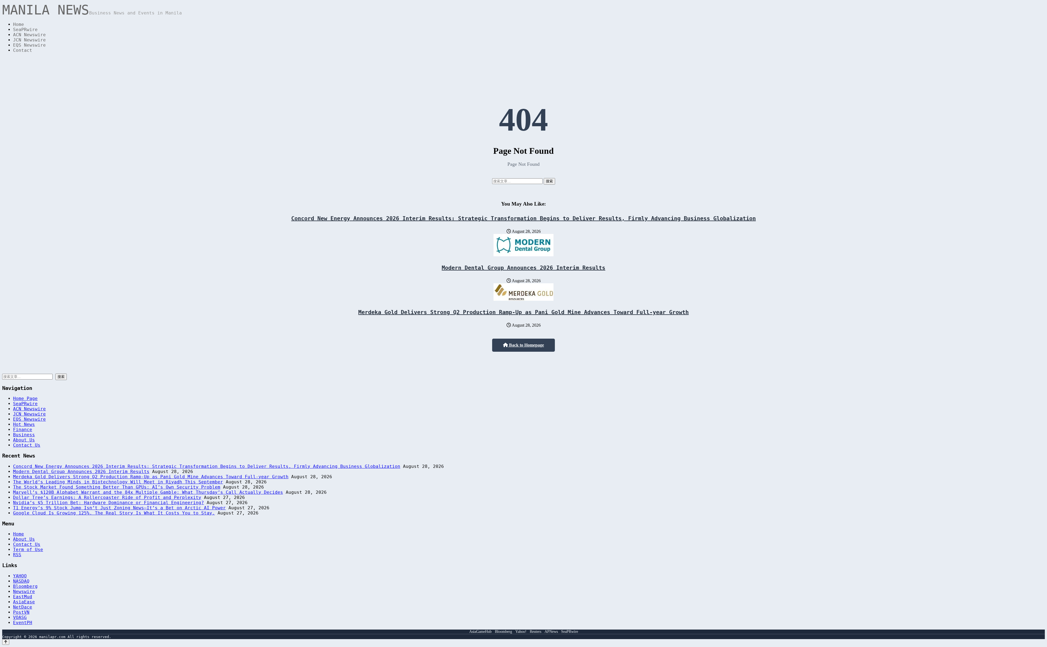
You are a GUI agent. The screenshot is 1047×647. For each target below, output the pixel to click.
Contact (22, 50)
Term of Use (28, 549)
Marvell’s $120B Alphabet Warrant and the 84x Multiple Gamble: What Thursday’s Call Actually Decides (148, 492)
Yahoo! (520, 632)
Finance (22, 429)
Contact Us (26, 445)
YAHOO (20, 576)
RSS (17, 554)
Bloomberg (25, 586)
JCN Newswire (29, 40)
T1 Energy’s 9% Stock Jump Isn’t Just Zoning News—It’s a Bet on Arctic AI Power (119, 507)
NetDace (22, 607)
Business (24, 434)
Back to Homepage (526, 345)
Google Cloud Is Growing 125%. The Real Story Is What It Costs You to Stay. (114, 513)
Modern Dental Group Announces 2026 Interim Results (523, 267)
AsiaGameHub (480, 632)
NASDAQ (21, 581)
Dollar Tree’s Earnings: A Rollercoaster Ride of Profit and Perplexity (107, 497)
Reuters (535, 632)
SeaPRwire (25, 29)
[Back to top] (5, 642)
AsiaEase (24, 601)
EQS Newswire (29, 45)
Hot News (24, 424)
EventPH (22, 622)
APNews (551, 632)
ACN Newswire (29, 34)
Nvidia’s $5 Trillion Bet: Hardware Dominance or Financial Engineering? (108, 502)
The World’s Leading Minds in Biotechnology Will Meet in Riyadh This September (118, 482)
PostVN (21, 612)
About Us (24, 440)
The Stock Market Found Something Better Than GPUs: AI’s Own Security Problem (116, 487)
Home (18, 24)
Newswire (24, 591)
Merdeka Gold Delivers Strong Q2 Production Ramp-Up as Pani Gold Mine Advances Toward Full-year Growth (523, 312)
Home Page (25, 398)
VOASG (20, 617)
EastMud (22, 596)
